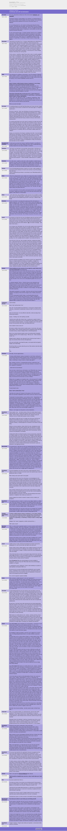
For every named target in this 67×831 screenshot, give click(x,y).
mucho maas (4, 711)
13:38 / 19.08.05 (4, 415)
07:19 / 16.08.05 (4, 219)
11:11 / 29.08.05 (4, 728)
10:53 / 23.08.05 (4, 545)
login (13, 6)
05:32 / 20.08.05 (4, 448)
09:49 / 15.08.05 (4, 146)
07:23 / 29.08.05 (4, 625)
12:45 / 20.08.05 (4, 504)
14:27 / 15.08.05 (4, 170)
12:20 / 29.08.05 (4, 755)
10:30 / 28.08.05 (4, 592)
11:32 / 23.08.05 (4, 580)
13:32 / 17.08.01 (4, 76)
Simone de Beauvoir (23, 773)
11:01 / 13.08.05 (4, 108)
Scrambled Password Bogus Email (5, 514)
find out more (23, 5)
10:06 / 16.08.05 (4, 270)
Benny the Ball (4, 446)
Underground (11, 10)
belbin (3, 74)
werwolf (3, 217)
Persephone (4, 148)
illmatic (3, 175)
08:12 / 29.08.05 (4, 713)
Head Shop (16, 10)
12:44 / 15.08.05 (4, 150)
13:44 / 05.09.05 (4, 775)
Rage (3, 779)
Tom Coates (4, 14)
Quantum (3, 168)
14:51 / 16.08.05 (4, 305)
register (16, 6)
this (28, 222)
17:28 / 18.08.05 (4, 355)
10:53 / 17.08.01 (4, 43)
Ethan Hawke (4, 41)
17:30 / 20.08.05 (4, 517)
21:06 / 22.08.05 (4, 529)
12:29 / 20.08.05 (4, 473)
